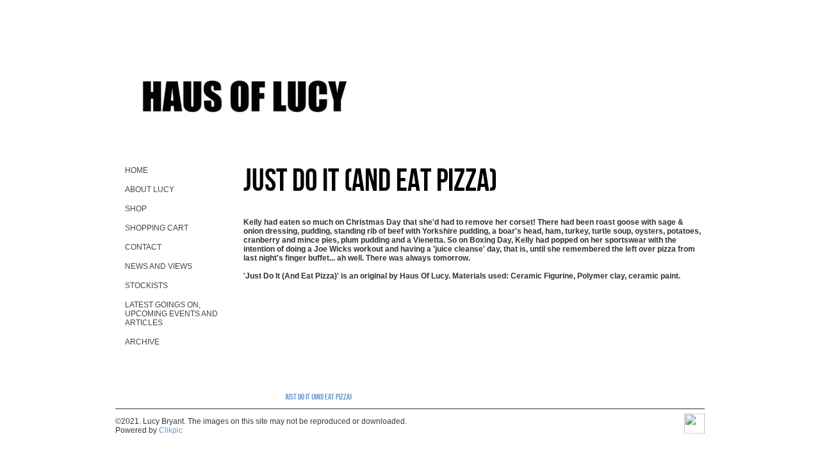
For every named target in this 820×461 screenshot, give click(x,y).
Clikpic (171, 430)
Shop (136, 208)
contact (143, 247)
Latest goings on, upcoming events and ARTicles (171, 313)
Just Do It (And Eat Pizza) (318, 396)
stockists (146, 285)
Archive (142, 341)
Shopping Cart (156, 227)
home (136, 170)
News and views (158, 266)
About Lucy (149, 189)
